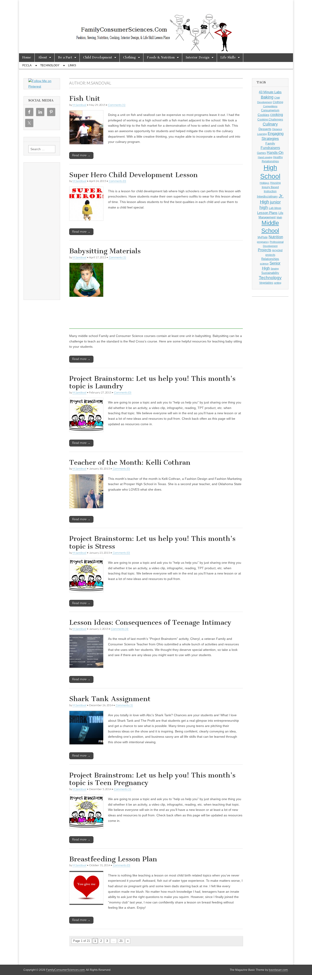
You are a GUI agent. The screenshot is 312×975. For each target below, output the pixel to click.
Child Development (97, 57)
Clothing (129, 57)
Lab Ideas (275, 208)
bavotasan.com (278, 970)
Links (72, 65)
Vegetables (266, 282)
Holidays (264, 183)
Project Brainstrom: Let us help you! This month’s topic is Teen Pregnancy (152, 779)
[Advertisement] (156, 334)
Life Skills (228, 57)
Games (261, 153)
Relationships (270, 259)
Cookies (263, 115)
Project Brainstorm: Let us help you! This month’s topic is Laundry (152, 382)
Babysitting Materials (105, 251)
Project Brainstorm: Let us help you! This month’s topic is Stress (152, 542)
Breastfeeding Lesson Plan (113, 859)
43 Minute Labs (270, 92)
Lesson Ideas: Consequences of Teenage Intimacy (150, 622)
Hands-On (275, 152)
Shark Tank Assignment (110, 699)
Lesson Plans (267, 213)
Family (270, 143)
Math (279, 217)
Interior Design (197, 57)
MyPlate (263, 237)
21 (121, 941)
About (42, 57)
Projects (264, 250)
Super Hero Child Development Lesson (133, 175)
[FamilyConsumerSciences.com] (156, 26)
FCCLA (27, 65)
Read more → (81, 155)
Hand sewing (265, 157)
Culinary (270, 124)
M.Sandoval (79, 105)
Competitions (270, 106)
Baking (267, 97)
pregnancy (263, 241)
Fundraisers (270, 148)
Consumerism (270, 110)
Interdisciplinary (267, 196)
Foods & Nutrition (161, 57)
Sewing (275, 268)
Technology (49, 65)
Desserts (265, 129)
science (264, 263)
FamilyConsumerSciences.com (65, 970)
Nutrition (276, 237)
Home (26, 57)
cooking (276, 114)
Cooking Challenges (270, 119)
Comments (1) (116, 105)
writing (277, 282)
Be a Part (65, 57)
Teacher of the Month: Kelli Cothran (129, 462)
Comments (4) (119, 628)
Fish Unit (84, 98)
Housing (275, 182)
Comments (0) (117, 181)
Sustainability (270, 273)
